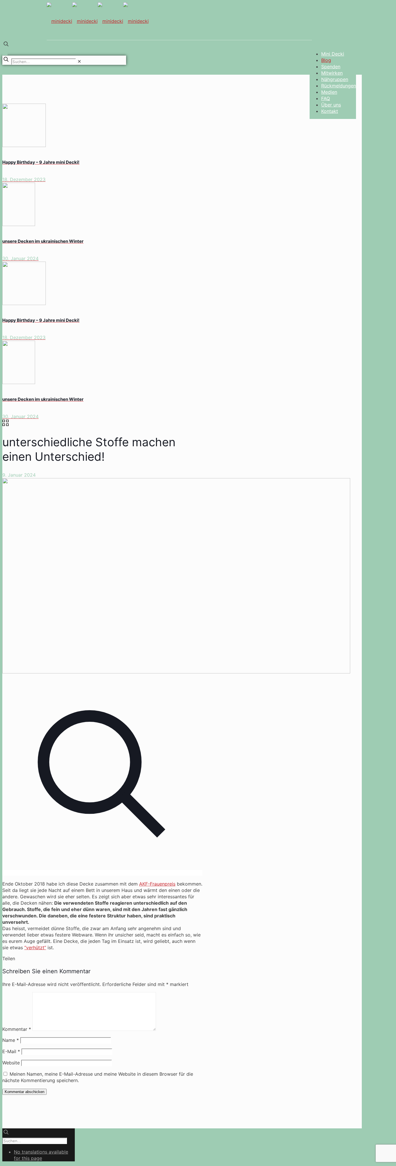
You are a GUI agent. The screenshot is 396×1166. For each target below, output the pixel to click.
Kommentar (16, 1029)
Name (10, 1040)
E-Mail (11, 1051)
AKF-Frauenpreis (157, 884)
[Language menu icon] (5, 52)
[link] (79, 61)
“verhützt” (35, 947)
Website (11, 1063)
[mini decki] (98, 23)
